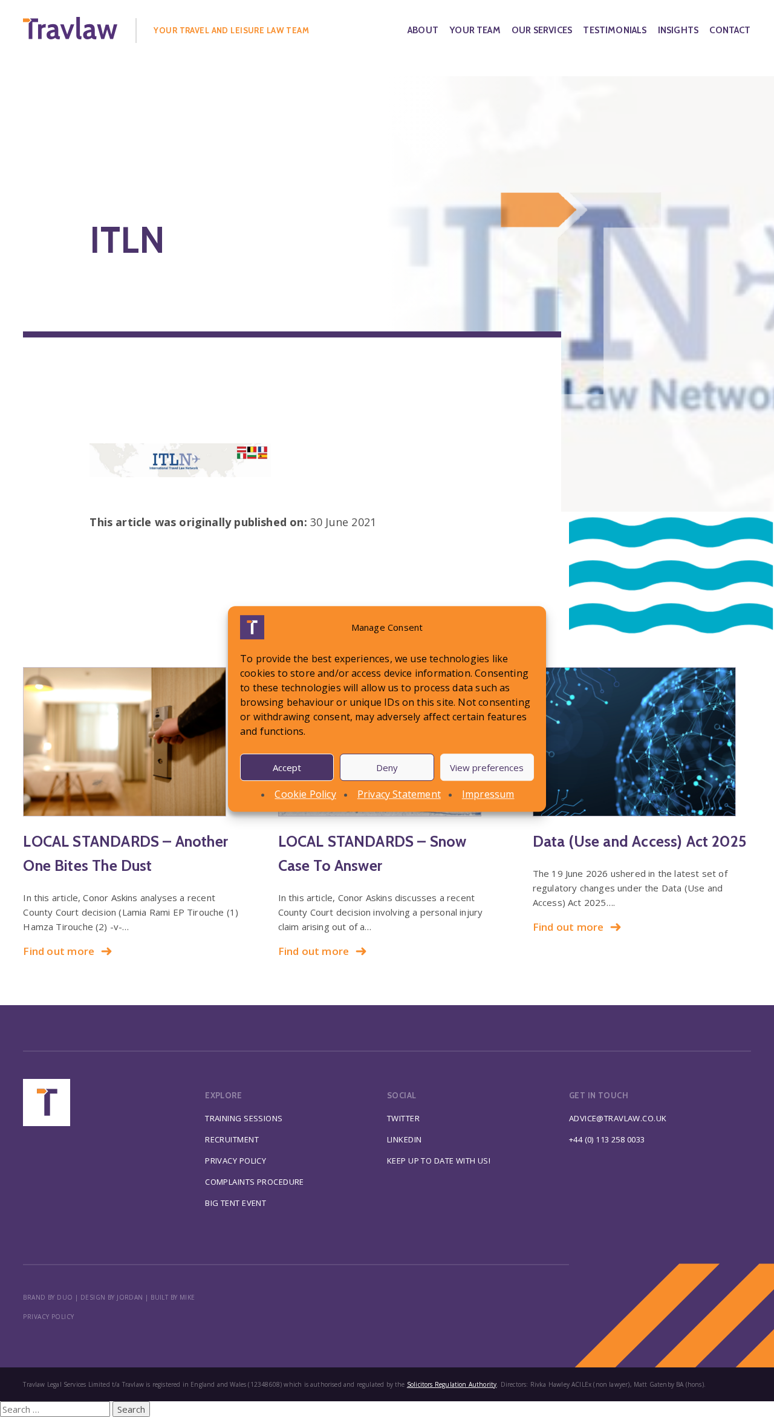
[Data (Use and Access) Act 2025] (642, 741)
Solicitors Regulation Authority (452, 1384)
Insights (678, 30)
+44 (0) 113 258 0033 (607, 1139)
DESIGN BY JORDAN (111, 1297)
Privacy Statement (399, 794)
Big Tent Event (235, 1202)
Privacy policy (48, 1316)
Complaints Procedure (254, 1181)
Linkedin (404, 1139)
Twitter (403, 1118)
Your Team (475, 30)
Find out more (58, 951)
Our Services (542, 30)
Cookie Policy (305, 794)
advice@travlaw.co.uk (618, 1118)
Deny (387, 767)
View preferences (487, 767)
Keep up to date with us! (438, 1160)
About (423, 30)
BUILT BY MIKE (173, 1297)
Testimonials (614, 30)
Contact (729, 30)
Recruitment (232, 1139)
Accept (287, 767)
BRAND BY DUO (48, 1297)
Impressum (488, 794)
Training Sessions (243, 1118)
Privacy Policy (235, 1160)
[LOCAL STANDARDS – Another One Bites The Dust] (132, 741)
